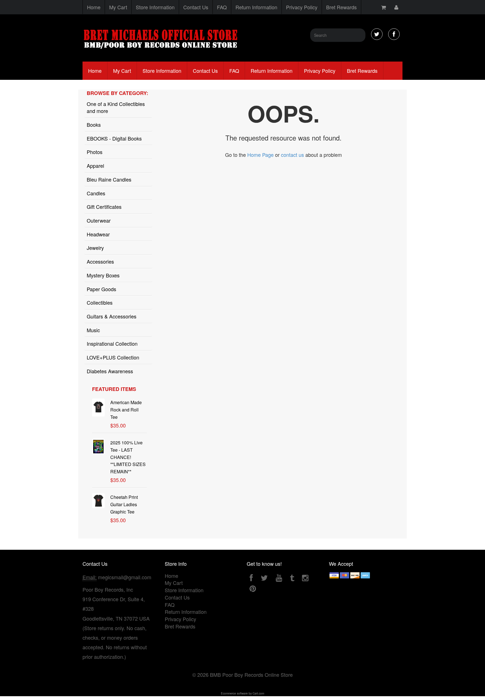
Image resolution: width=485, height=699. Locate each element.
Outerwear (99, 220)
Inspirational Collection (112, 343)
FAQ (222, 7)
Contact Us (195, 7)
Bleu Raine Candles (109, 179)
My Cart (118, 7)
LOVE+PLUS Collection (113, 357)
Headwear (98, 234)
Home (93, 7)
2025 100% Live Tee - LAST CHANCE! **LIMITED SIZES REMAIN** (128, 457)
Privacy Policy (301, 7)
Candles (96, 193)
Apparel (95, 165)
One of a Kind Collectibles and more (116, 107)
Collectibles (100, 302)
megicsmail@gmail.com (124, 577)
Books (94, 124)
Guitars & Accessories (111, 316)
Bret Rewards (341, 7)
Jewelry (95, 247)
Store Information (155, 7)
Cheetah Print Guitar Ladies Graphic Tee (124, 504)
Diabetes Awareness (110, 371)
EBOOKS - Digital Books (114, 138)
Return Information (256, 7)
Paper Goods (101, 289)
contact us (292, 154)
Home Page (260, 154)
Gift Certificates (104, 206)
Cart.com (258, 693)
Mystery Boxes (103, 275)
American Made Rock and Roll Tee (126, 409)
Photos (94, 151)
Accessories (100, 261)
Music (93, 330)
